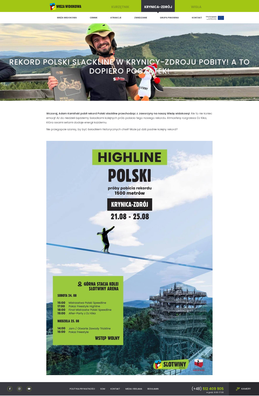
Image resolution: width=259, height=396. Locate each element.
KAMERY (246, 388)
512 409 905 (208, 388)
